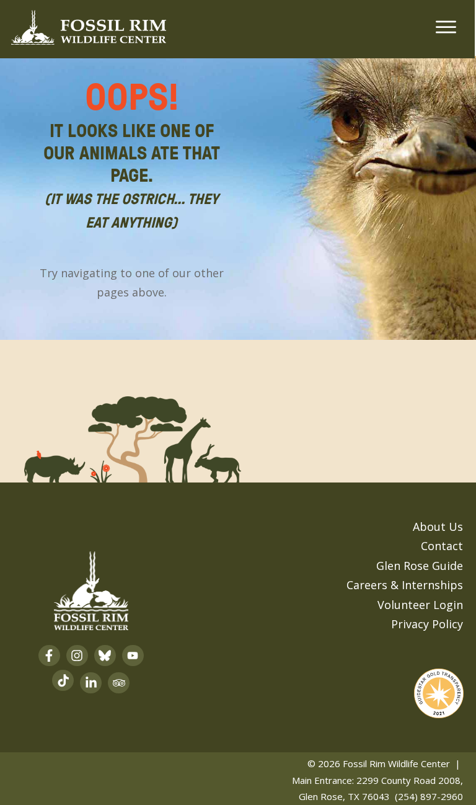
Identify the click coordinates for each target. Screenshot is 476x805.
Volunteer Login (420, 604)
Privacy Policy (427, 623)
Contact (442, 545)
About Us (438, 526)
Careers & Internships (404, 584)
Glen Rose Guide (419, 565)
